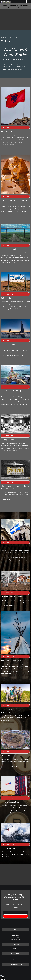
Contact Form (15, 948)
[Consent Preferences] (2, 977)
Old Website (15, 959)
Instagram (16, 967)
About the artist (15, 957)
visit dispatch (8, 196)
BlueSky (15, 970)
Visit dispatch (8, 127)
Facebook (15, 972)
